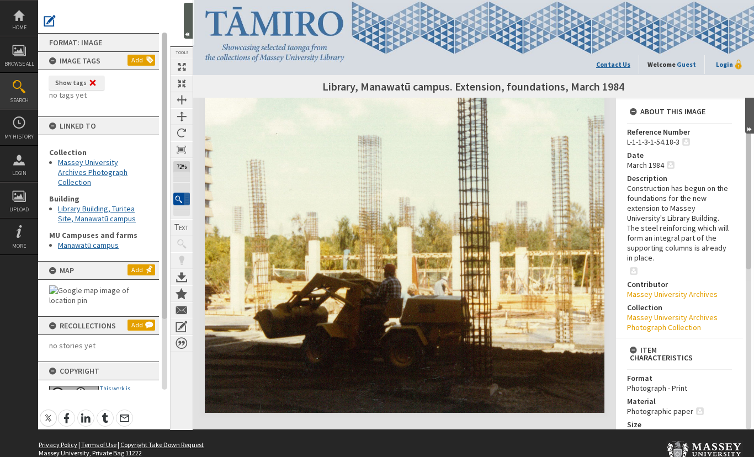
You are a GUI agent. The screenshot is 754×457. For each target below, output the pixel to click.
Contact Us (613, 64)
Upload (19, 209)
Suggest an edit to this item (50, 21)
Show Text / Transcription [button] (182, 227)
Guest (686, 64)
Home (19, 27)
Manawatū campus (88, 245)
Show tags (71, 82)
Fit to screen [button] (182, 83)
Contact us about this (182, 310)
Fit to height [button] (182, 116)
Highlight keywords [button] (182, 260)
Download (182, 277)
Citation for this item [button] (182, 343)
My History (19, 136)
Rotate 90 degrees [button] (182, 133)
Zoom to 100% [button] (182, 149)
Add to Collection (182, 293)
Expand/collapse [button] (749, 116)
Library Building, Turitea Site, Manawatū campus (97, 214)
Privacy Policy (58, 444)
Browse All (19, 63)
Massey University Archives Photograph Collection (93, 172)
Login (19, 173)
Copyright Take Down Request (162, 444)
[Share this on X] (48, 412)
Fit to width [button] (182, 100)
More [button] (19, 245)
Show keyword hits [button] (182, 244)
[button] (181, 199)
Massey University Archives (672, 294)
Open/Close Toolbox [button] (188, 21)
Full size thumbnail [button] (182, 67)
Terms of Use (98, 444)
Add (137, 60)
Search (19, 100)
